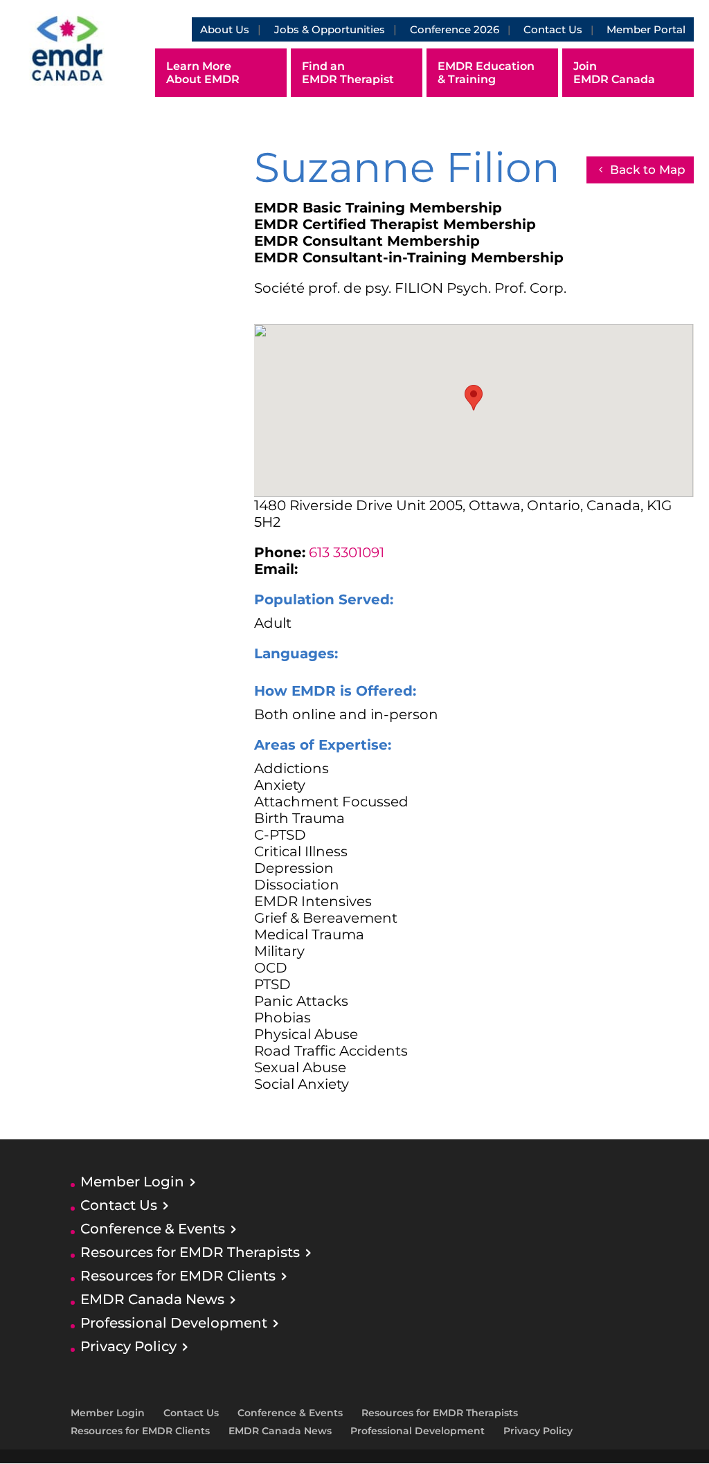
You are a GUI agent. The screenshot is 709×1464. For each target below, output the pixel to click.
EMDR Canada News (152, 1299)
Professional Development (173, 1322)
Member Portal (646, 29)
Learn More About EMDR (203, 73)
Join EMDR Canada (614, 73)
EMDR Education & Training (486, 73)
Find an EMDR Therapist (348, 73)
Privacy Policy (128, 1346)
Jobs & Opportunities (329, 29)
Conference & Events (152, 1228)
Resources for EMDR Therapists (190, 1252)
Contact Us (552, 29)
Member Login (132, 1181)
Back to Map (647, 170)
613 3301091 (346, 552)
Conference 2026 (454, 29)
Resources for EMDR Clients (178, 1275)
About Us (224, 29)
